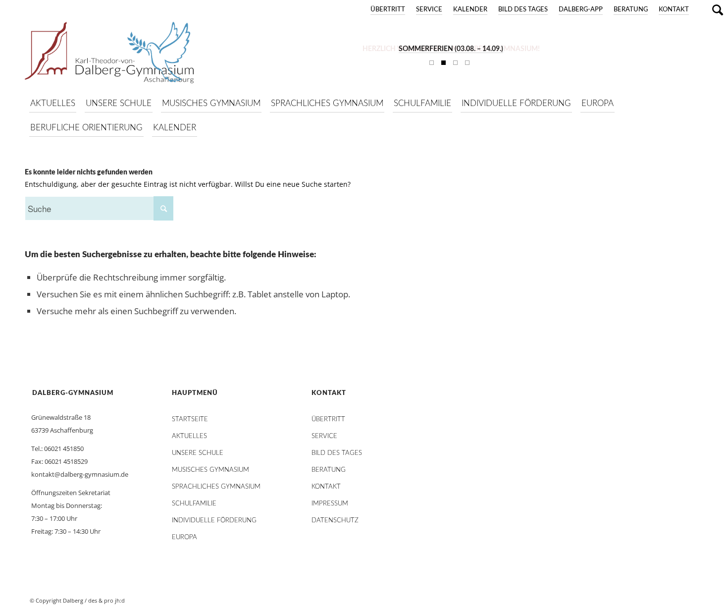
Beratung (631, 9)
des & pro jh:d (106, 600)
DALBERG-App (581, 9)
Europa (184, 537)
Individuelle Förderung (214, 520)
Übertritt (387, 9)
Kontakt (674, 9)
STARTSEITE (190, 419)
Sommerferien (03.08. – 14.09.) (451, 49)
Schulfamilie (194, 504)
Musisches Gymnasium (210, 470)
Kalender (470, 9)
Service (429, 9)
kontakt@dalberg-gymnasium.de (79, 474)
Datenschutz (335, 520)
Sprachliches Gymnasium (216, 487)
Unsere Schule (197, 453)
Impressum (330, 504)
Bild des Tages (523, 9)
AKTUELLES (189, 436)
